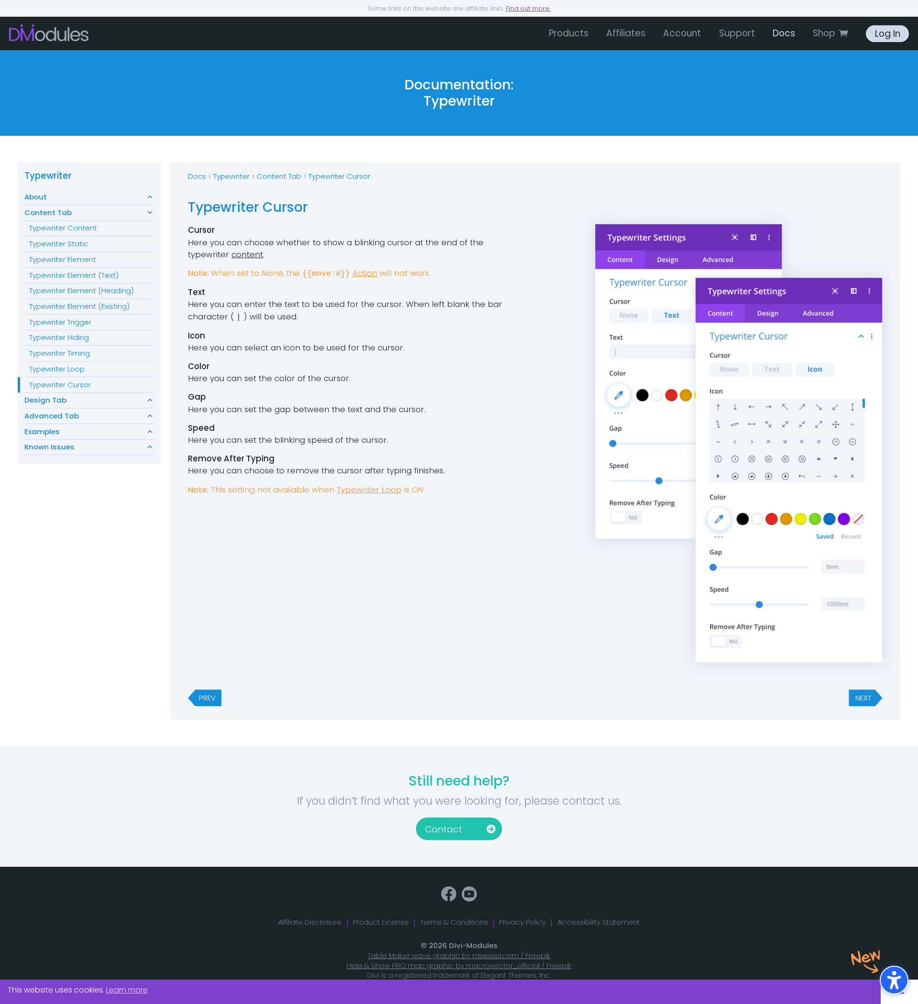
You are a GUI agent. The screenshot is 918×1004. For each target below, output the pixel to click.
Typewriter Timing (59, 353)
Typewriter (48, 175)
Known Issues (49, 447)
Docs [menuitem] (784, 33)
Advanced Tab (51, 416)
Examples (42, 431)
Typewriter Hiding (59, 337)
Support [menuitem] (737, 33)
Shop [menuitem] (824, 33)
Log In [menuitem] (887, 33)
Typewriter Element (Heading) (81, 290)
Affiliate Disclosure (309, 922)
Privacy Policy (522, 922)
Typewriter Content (63, 228)
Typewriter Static (58, 244)
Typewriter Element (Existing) (79, 306)
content (247, 254)
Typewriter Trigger (60, 322)
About (35, 197)
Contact (443, 829)
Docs (197, 176)
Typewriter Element (62, 259)
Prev (207, 698)
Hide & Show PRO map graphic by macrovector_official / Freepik (459, 965)
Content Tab (48, 212)
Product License (381, 922)
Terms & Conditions (454, 922)
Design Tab (45, 400)
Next (863, 698)
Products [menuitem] (569, 33)
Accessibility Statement (598, 922)
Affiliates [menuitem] (625, 33)
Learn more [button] (127, 989)
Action (364, 273)
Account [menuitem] (682, 33)
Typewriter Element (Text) (74, 275)
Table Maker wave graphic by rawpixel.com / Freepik (459, 955)
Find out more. (528, 8)
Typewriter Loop (57, 369)
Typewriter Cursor (60, 385)
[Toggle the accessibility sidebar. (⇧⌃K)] (894, 980)
